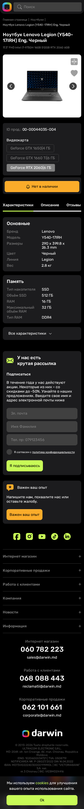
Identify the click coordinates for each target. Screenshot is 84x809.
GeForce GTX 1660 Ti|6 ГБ (32, 158)
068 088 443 (42, 678)
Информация (15, 626)
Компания (12, 598)
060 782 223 (42, 649)
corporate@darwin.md (42, 715)
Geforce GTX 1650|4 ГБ (30, 148)
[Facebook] (16, 536)
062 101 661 (42, 707)
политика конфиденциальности (53, 452)
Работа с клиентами (21, 584)
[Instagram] (29, 536)
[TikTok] (54, 536)
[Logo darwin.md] (7, 6)
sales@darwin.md (42, 657)
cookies (42, 783)
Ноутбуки (37, 19)
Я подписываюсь (25, 465)
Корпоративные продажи (26, 570)
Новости (10, 612)
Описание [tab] (50, 205)
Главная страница (15, 19)
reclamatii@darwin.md (42, 686)
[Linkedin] (67, 536)
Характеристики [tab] (18, 205)
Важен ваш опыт (24, 514)
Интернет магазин (20, 556)
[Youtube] (42, 536)
